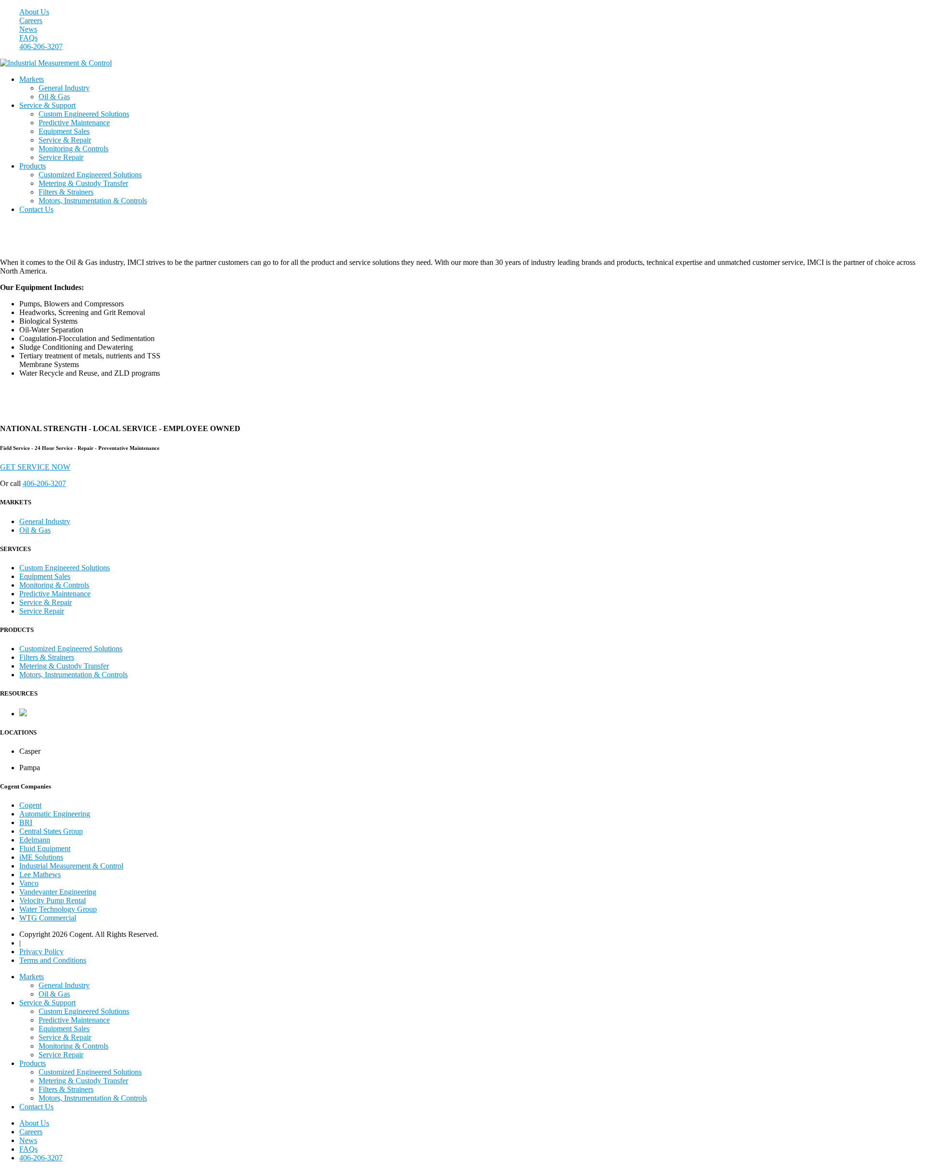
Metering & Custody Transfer (83, 183)
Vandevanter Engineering (57, 892)
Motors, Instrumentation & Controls (93, 201)
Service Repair (61, 157)
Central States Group (51, 831)
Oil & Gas (54, 96)
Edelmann (34, 840)
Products (32, 166)
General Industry (64, 88)
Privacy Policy (41, 951)
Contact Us (36, 209)
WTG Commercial (47, 918)
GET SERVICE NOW (35, 467)
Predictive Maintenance (74, 122)
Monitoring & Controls (73, 149)
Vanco (29, 883)
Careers (30, 20)
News (28, 29)
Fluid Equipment (44, 848)
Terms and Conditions (52, 960)
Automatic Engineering (54, 814)
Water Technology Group (58, 909)
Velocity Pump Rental (52, 900)
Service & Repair (65, 140)
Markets (31, 79)
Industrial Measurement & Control (71, 866)
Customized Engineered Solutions (90, 175)
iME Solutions (41, 857)
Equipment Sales (64, 131)
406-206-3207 (41, 46)
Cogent (30, 805)
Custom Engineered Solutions (84, 114)
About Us (34, 12)
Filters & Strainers (66, 192)
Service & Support (47, 105)
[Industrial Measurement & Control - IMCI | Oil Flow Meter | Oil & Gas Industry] (56, 63)
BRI (25, 822)
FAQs (28, 38)
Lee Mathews (40, 874)
